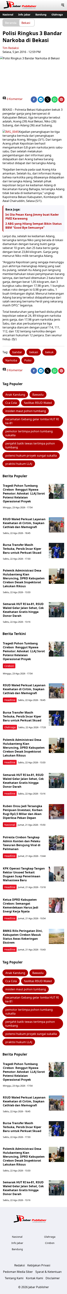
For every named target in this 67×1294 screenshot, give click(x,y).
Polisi (27, 360)
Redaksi (19, 1265)
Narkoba (11, 360)
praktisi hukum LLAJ (18, 464)
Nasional (8, 14)
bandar (17, 352)
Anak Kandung (15, 395)
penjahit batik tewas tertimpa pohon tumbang (30, 445)
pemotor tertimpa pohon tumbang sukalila (29, 433)
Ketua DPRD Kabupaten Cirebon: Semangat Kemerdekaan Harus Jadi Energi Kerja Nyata (20, 905)
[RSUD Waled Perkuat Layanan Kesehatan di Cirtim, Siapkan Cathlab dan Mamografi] (56, 524)
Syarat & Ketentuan (48, 1272)
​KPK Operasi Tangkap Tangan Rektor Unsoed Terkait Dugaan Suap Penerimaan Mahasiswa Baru (24, 874)
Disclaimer (53, 1278)
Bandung (40, 14)
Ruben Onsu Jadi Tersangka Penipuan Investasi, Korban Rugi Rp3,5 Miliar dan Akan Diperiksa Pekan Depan (23, 812)
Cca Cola (11, 403)
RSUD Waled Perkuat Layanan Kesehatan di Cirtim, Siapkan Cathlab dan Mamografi (24, 523)
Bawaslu (38, 395)
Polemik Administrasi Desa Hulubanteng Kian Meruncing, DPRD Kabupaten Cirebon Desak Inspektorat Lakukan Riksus (24, 578)
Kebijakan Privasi (38, 1265)
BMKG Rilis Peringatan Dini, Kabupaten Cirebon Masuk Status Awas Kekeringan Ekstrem (23, 937)
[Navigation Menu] (62, 5)
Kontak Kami (34, 1278)
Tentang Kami (14, 1278)
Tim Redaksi (11, 48)
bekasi (33, 352)
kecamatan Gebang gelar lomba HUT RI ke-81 (32, 421)
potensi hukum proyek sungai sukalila (31, 455)
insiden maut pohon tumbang (25, 411)
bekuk (49, 352)
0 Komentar (14, 99)
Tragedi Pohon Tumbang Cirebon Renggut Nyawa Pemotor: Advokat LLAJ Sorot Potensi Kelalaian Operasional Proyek (24, 493)
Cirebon (9, 666)
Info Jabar (24, 14)
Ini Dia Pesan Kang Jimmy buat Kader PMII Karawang (32, 216)
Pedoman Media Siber (18, 1272)
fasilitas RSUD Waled (38, 403)
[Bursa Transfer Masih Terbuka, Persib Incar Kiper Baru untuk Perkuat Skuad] (56, 550)
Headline (9, 700)
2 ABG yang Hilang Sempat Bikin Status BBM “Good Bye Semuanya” (33, 226)
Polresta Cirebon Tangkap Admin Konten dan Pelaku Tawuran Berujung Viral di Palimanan (21, 843)
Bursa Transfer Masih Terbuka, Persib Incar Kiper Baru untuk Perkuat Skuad (22, 549)
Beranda (10, 23)
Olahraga (57, 14)
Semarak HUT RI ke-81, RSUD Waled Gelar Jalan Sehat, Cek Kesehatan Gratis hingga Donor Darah (23, 610)
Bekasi (25, 23)
